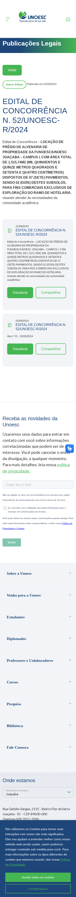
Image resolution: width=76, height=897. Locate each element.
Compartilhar (51, 292)
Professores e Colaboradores (30, 660)
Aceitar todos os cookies (38, 877)
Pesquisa (14, 704)
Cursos (12, 682)
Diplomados (16, 639)
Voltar (12, 70)
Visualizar (20, 292)
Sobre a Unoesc (19, 573)
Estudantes (16, 617)
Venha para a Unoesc (24, 595)
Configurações (38, 888)
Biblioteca (15, 726)
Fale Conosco (17, 747)
